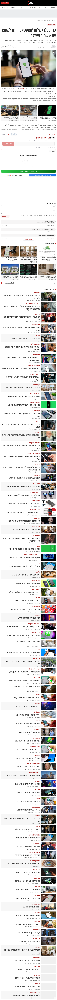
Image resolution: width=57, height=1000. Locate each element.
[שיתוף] (11, 46)
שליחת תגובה (5, 216)
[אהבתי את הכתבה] (32, 161)
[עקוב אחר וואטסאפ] (50, 151)
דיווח (6, 225)
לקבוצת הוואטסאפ (27, 171)
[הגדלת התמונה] (53, 52)
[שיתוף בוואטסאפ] (14, 46)
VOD (46, 7)
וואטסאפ (22, 88)
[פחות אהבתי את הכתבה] (25, 161)
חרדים (40, 7)
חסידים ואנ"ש (32, 7)
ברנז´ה (23, 7)
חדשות (53, 7)
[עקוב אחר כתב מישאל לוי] (45, 46)
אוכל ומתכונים (14, 7)
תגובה (2, 225)
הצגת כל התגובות (28, 239)
